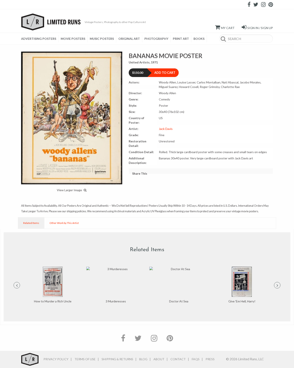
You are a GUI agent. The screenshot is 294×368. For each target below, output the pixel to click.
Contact (178, 359)
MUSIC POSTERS (102, 38)
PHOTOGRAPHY (156, 38)
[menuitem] (40, 38)
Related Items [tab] (31, 223)
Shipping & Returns (117, 359)
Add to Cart (164, 72)
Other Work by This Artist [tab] (64, 223)
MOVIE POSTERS (73, 38)
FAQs (196, 359)
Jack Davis (166, 129)
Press (210, 359)
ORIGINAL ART (129, 38)
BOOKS (198, 38)
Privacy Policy (55, 359)
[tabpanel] (52, 285)
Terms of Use (85, 359)
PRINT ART (181, 38)
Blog (143, 359)
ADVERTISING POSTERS (38, 38)
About (158, 359)
